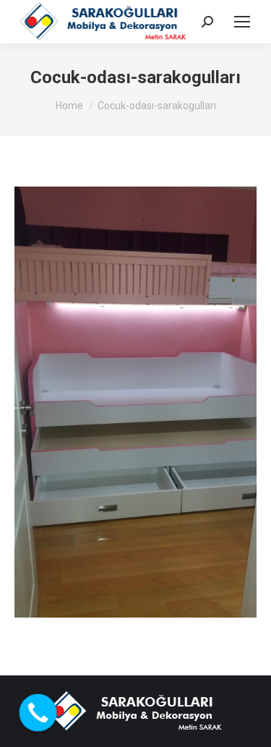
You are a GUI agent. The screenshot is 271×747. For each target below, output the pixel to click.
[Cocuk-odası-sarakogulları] (135, 402)
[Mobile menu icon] (242, 21)
